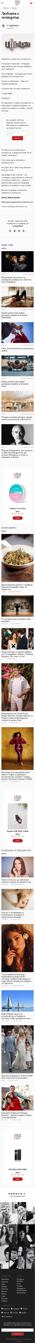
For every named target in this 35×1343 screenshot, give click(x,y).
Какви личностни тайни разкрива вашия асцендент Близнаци (14, 315)
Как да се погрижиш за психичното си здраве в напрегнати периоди (12, 914)
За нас (19, 1284)
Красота (4, 722)
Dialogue (4, 1286)
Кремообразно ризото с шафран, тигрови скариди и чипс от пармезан (17, 587)
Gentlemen (5, 1020)
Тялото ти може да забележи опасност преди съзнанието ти (16, 881)
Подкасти (4, 1282)
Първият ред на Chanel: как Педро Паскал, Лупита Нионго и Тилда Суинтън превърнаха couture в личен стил (16, 717)
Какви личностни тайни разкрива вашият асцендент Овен (15, 383)
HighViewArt (14, 25)
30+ (2, 658)
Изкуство (4, 623)
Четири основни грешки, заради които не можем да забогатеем (16, 418)
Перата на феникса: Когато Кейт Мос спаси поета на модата (17, 1077)
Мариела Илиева (28, 309)
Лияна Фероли (29, 447)
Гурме (3, 591)
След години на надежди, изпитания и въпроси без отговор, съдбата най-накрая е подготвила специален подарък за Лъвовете (16, 979)
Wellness (4, 884)
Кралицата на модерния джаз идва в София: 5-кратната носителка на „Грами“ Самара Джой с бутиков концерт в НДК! (16, 775)
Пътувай (4, 1299)
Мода (3, 1080)
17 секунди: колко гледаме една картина (16, 620)
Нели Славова (14, 1080)
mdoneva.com (28, 202)
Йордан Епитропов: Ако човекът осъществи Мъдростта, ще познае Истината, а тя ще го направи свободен (17, 453)
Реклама (19, 1286)
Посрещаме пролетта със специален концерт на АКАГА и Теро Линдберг (16, 279)
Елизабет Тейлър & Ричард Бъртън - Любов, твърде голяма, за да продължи (16, 1115)
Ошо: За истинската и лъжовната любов (17, 349)
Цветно (14, 8)
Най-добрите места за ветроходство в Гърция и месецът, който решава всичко (16, 1016)
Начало (6, 8)
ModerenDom (21, 1293)
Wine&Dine (5, 1279)
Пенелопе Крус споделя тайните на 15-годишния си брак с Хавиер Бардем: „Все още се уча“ (17, 654)
